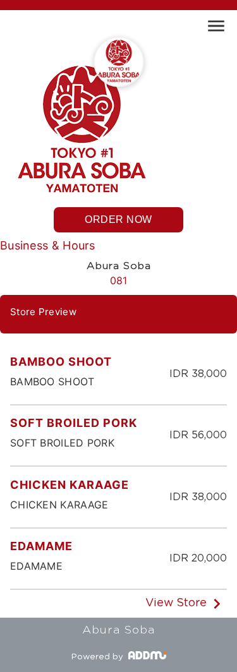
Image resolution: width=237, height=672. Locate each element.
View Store (176, 603)
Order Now (118, 219)
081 (119, 280)
